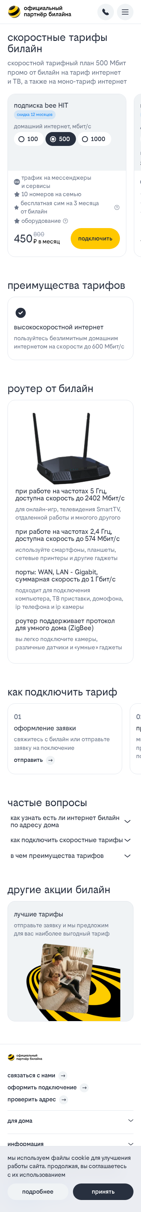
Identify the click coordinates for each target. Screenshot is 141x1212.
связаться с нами (31, 1075)
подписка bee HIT (41, 105)
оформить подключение (42, 1087)
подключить (95, 238)
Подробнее (37, 1191)
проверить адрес (32, 1099)
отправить (28, 759)
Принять (103, 1191)
